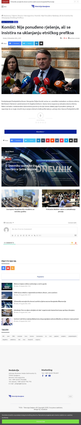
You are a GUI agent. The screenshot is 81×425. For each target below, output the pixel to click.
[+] (40, 235)
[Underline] (18, 235)
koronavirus (39, 336)
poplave (56, 336)
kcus (26, 336)
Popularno (40, 277)
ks (46, 336)
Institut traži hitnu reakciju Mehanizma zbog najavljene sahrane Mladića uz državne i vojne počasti (46, 319)
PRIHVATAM (40, 421)
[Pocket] (62, 140)
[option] (40, 167)
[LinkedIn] (37, 43)
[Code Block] (32, 235)
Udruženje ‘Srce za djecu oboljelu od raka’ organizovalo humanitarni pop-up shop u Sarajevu (36, 2)
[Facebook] (3, 268)
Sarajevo (8, 159)
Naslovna (7, 15)
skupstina (5, 339)
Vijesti (14, 15)
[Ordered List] (23, 235)
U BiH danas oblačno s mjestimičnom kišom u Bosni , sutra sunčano (35, 292)
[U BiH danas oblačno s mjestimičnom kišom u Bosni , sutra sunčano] (6, 295)
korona (32, 336)
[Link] (34, 235)
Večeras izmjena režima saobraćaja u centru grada (30, 284)
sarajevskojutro (72, 336)
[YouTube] (8, 268)
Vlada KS (30, 339)
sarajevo (63, 336)
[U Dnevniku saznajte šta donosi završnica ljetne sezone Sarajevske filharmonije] (6, 304)
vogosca (37, 339)
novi (50, 336)
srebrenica (13, 339)
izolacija (19, 336)
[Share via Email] (41, 43)
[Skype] (66, 140)
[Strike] (20, 235)
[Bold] (12, 235)
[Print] (76, 140)
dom (8, 336)
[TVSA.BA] (40, 6)
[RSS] (13, 268)
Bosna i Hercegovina (26, 15)
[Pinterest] (48, 140)
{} (37, 235)
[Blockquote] (29, 235)
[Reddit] (52, 140)
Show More (40, 132)
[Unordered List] (26, 235)
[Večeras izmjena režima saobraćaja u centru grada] (6, 286)
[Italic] (15, 235)
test (19, 339)
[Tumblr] (43, 140)
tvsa (24, 339)
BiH (3, 336)
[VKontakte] (57, 140)
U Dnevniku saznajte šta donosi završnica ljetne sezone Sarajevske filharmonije (40, 301)
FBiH (13, 336)
